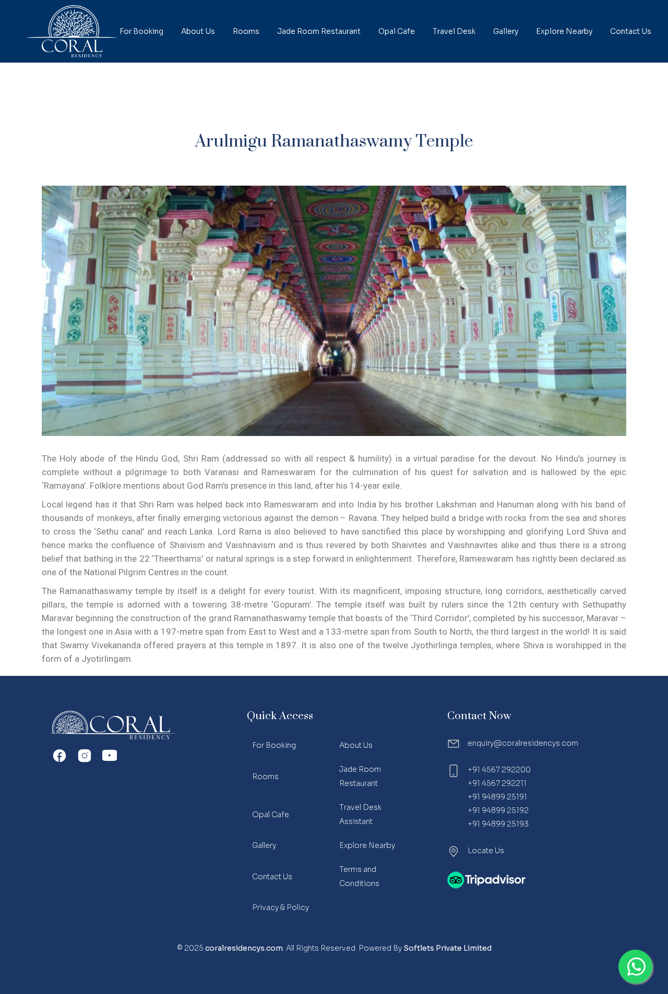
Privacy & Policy (280, 907)
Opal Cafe (270, 814)
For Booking (274, 745)
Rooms (265, 776)
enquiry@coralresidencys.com (523, 743)
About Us (356, 745)
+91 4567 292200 (499, 769)
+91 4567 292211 (497, 783)
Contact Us (272, 876)
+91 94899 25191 (497, 797)
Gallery (264, 845)
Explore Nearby (367, 845)
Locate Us (486, 850)
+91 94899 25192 (498, 810)
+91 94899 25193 (498, 824)
